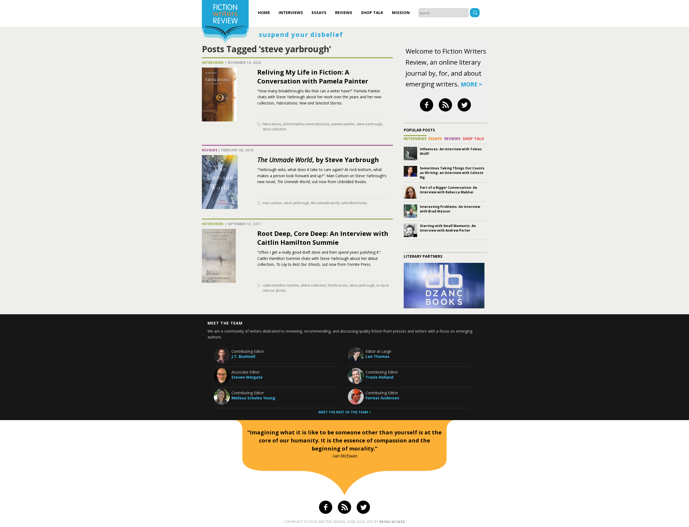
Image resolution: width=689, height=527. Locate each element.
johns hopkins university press (306, 124)
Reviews (343, 12)
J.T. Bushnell (243, 356)
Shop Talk (372, 12)
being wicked (392, 521)
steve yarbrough (369, 124)
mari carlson (272, 203)
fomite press (337, 285)
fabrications (272, 124)
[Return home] (225, 22)
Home (264, 12)
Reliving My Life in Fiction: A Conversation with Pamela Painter (312, 76)
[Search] (475, 13)
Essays (319, 12)
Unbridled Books (354, 203)
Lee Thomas (377, 356)
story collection (274, 129)
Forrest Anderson (382, 397)
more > (471, 84)
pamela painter (343, 124)
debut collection (313, 285)
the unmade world (325, 203)
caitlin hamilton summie (281, 285)
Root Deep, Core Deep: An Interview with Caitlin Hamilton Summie (322, 238)
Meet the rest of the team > (344, 412)
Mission (401, 12)
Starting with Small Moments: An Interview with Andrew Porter (448, 228)
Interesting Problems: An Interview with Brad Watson (450, 209)
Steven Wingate (247, 377)
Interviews (291, 12)
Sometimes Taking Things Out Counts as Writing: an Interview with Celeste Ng (452, 173)
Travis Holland (379, 377)
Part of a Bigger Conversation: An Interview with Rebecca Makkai (448, 189)
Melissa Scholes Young (253, 397)
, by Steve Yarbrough (318, 159)
